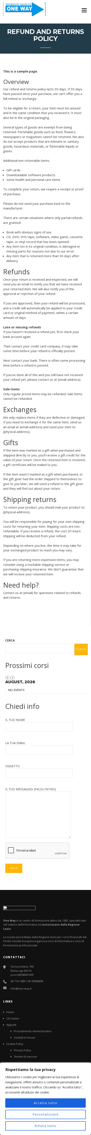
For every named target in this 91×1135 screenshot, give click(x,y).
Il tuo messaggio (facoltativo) (30, 789)
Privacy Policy (22, 1050)
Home (10, 1012)
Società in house (24, 1037)
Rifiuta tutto (46, 1126)
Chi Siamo (12, 1018)
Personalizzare (46, 1114)
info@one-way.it (21, 988)
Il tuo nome (15, 720)
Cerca (10, 640)
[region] (45, 1098)
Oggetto (12, 766)
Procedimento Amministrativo (32, 1031)
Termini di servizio (25, 1056)
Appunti (11, 1025)
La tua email (15, 743)
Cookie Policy (14, 1044)
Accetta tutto (45, 1103)
